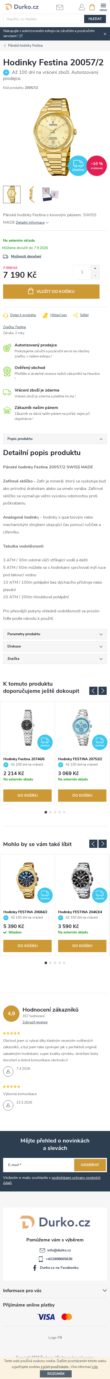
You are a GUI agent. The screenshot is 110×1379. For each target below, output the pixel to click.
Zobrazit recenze (35, 1022)
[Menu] (103, 7)
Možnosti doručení (26, 256)
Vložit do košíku (56, 291)
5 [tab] (64, 812)
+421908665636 (59, 1259)
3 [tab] (55, 812)
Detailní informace (30, 222)
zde (95, 1367)
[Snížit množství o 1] (95, 275)
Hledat (95, 19)
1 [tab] (46, 812)
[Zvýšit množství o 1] (95, 268)
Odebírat (90, 1164)
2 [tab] (50, 812)
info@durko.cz (59, 1250)
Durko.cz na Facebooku (59, 1267)
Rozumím (55, 1373)
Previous (93, 691)
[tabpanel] (27, 753)
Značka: (14, 327)
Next (102, 691)
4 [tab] (59, 812)
